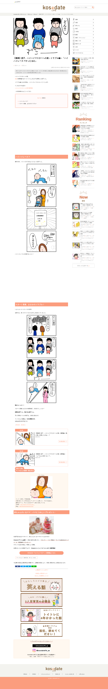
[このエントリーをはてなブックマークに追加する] (28, 566)
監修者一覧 (57, 674)
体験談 (85, 218)
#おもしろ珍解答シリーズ (41, 575)
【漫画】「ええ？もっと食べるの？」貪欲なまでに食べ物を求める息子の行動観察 (87, 172)
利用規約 (34, 674)
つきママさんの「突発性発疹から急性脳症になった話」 (87, 132)
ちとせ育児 (86, 149)
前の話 (18, 424)
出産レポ (90, 138)
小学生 (88, 80)
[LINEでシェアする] (34, 566)
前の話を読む (62, 462)
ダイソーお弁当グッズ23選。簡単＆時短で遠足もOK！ (87, 59)
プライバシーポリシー (45, 674)
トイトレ (87, 225)
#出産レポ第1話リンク (41, 573)
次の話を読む (62, 441)
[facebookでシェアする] (17, 566)
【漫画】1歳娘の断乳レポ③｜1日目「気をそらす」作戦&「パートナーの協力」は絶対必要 (87, 145)
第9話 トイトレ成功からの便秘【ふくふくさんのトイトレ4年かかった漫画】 (87, 232)
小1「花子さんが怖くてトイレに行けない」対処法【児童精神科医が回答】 (87, 77)
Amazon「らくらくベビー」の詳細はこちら (41, 553)
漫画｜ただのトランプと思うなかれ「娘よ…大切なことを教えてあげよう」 (87, 163)
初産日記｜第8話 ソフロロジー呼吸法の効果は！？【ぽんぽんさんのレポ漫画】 (87, 154)
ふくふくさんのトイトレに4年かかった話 (87, 227)
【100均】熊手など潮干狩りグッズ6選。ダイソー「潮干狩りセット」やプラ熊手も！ (87, 86)
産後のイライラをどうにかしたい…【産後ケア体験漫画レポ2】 (86, 204)
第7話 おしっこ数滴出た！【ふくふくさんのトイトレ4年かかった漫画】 (87, 255)
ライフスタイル (90, 61)
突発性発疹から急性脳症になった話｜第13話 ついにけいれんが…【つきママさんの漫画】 (87, 127)
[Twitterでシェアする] (23, 566)
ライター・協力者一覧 (69, 674)
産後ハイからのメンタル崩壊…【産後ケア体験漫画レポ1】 (86, 213)
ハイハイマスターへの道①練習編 (24, 88)
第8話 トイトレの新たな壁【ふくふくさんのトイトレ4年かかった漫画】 (87, 244)
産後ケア (85, 209)
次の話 (22, 424)
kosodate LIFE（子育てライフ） (20, 14)
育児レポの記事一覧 (82, 265)
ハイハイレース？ (23, 101)
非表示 (43, 98)
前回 (16, 78)
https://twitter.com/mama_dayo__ (27, 504)
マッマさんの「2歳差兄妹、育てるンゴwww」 (27, 557)
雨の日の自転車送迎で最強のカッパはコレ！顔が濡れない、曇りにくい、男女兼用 (87, 95)
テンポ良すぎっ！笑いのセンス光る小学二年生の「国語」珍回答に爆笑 (87, 104)
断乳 (91, 149)
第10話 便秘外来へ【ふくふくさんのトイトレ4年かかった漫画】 (87, 222)
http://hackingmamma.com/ (26, 506)
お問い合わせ (81, 674)
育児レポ (35, 14)
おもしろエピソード (85, 108)
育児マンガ (30, 14)
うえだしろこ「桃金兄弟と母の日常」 (87, 177)
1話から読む (20, 468)
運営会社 (25, 674)
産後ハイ (87, 216)
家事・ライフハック (85, 62)
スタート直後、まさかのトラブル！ (28, 103)
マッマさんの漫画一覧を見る (25, 470)
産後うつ (87, 208)
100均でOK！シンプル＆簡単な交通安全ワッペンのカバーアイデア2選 (87, 68)
